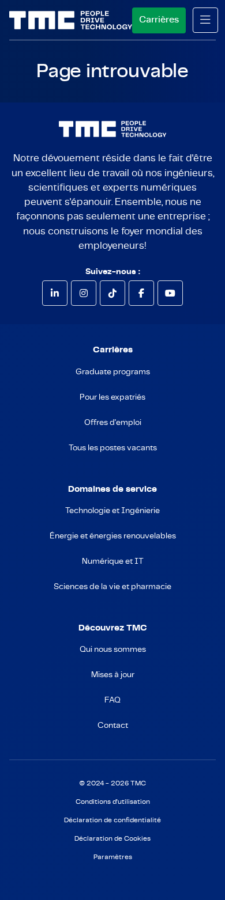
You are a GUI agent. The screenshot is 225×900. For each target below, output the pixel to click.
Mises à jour (112, 675)
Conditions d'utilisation (113, 802)
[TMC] (70, 20)
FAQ (112, 700)
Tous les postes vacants (113, 448)
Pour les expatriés (112, 397)
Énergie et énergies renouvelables (113, 536)
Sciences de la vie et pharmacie (112, 587)
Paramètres (112, 857)
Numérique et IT (113, 561)
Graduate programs (113, 372)
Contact (112, 725)
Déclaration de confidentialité (112, 820)
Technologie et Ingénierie (112, 511)
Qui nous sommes (113, 649)
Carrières (159, 19)
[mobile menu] (205, 20)
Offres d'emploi (112, 423)
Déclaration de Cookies (112, 839)
